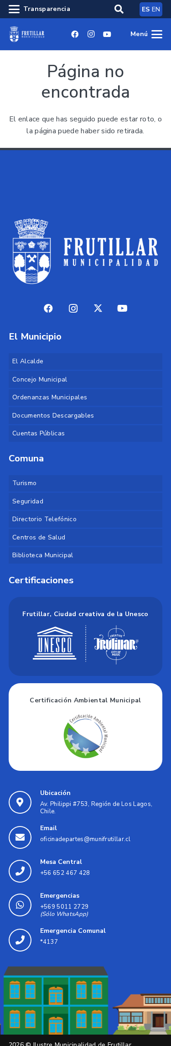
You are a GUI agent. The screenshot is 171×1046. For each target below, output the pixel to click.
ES (146, 9)
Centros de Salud (38, 537)
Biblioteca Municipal (42, 555)
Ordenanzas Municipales (49, 397)
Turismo (24, 483)
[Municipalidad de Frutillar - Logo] (27, 34)
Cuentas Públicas (38, 433)
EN (156, 9)
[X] (98, 308)
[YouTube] (107, 34)
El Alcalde (27, 361)
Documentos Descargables (53, 415)
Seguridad (27, 501)
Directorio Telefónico (44, 519)
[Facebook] (74, 34)
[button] (119, 9)
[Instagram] (91, 34)
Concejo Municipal (39, 379)
